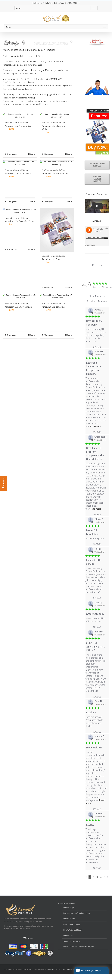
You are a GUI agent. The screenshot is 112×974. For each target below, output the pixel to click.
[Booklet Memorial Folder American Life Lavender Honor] (20, 211)
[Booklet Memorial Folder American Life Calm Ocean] (20, 163)
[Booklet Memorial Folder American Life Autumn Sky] (20, 115)
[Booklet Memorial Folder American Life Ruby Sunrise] (20, 296)
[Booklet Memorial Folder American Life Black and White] (57, 115)
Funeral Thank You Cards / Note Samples (78, 947)
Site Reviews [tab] (97, 296)
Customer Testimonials (74, 969)
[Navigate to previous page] (86, 877)
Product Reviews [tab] (97, 301)
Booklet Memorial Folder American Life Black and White (53, 126)
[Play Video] (97, 206)
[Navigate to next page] (108, 877)
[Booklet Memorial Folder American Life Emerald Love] (57, 163)
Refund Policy (50, 969)
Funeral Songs (68, 907)
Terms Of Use (60, 969)
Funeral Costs (68, 935)
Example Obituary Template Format (76, 913)
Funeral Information (67, 903)
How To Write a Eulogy (71, 924)
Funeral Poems (69, 919)
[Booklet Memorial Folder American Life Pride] (57, 230)
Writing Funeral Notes (71, 941)
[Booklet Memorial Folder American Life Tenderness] (57, 296)
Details (32, 154)
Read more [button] (95, 426)
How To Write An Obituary (72, 930)
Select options (12, 154)
